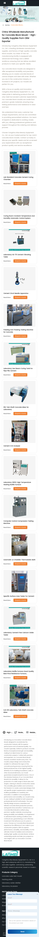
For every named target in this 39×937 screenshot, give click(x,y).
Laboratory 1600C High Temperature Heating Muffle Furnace (17, 483)
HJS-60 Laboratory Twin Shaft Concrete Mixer (18, 711)
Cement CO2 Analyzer (12, 446)
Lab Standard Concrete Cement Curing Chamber (18, 178)
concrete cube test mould (12, 876)
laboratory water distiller (11, 883)
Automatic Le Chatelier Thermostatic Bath (19, 560)
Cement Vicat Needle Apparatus (16, 293)
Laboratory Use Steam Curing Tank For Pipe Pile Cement (18, 369)
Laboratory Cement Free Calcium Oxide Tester (19, 633)
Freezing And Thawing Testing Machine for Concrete (18, 331)
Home (7, 25)
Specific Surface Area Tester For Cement (19, 596)
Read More (7, 184)
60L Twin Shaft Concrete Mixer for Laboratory (16, 408)
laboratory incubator (10, 886)
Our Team (6, 921)
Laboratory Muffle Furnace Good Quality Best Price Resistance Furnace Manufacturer (19, 673)
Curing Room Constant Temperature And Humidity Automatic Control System (19, 217)
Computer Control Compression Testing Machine (19, 522)
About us (5, 915)
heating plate (7, 879)
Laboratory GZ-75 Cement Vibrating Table (17, 255)
